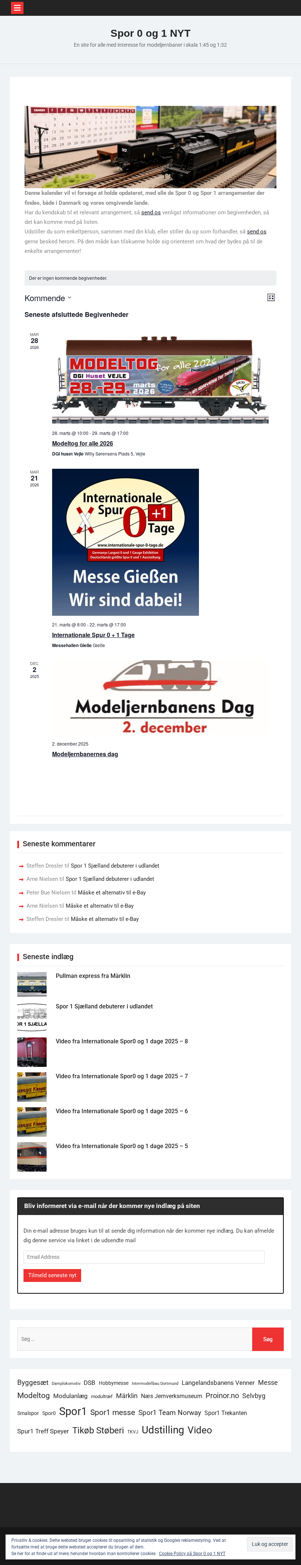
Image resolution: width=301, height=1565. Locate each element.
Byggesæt (32, 1382)
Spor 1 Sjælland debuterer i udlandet (115, 865)
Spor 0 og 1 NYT (150, 33)
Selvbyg (253, 1396)
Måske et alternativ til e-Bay (112, 892)
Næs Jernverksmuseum (171, 1396)
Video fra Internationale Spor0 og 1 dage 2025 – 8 (122, 1041)
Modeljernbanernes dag (85, 754)
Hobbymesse (113, 1383)
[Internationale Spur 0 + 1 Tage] (160, 542)
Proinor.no (222, 1395)
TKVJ (132, 1431)
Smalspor (28, 1413)
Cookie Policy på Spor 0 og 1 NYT (192, 1553)
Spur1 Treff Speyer (43, 1431)
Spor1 (73, 1411)
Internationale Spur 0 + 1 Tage (93, 634)
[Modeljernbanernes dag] (160, 697)
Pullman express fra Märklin (93, 975)
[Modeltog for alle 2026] (160, 377)
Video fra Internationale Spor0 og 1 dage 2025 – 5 (122, 1146)
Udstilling (163, 1430)
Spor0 (49, 1413)
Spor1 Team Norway (169, 1412)
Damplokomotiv (66, 1383)
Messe (268, 1382)
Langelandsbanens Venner (218, 1382)
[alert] (150, 278)
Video (200, 1430)
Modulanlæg (70, 1396)
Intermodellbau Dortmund (155, 1383)
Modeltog (33, 1395)
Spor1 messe (112, 1412)
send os (151, 212)
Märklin (127, 1396)
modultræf (102, 1396)
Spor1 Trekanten (225, 1412)
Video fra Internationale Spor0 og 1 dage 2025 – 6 (122, 1111)
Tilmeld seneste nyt (52, 1275)
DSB (89, 1382)
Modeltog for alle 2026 (82, 443)
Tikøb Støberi (98, 1430)
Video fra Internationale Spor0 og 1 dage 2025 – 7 (122, 1076)
